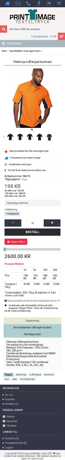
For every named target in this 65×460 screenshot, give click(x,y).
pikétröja (21, 374)
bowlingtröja (27, 379)
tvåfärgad (35, 374)
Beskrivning (32, 320)
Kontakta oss (12, 404)
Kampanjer (11, 421)
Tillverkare (11, 425)
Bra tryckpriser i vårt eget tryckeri (32, 327)
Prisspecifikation (14, 264)
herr (7, 379)
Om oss (9, 395)
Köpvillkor (10, 399)
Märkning (11, 209)
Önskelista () (12, 438)
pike (14, 379)
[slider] (4, 249)
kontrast (49, 374)
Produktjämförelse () (16, 443)
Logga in (9, 447)
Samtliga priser (32, 334)
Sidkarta (10, 416)
